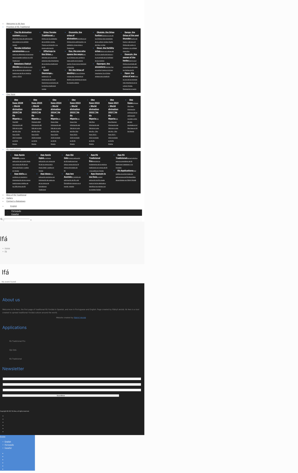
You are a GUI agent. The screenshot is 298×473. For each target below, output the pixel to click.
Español (8, 448)
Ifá (6, 251)
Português (9, 445)
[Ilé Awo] (70, 17)
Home (7, 248)
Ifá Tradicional (15, 359)
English (2, 437)
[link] (31, 220)
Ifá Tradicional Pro (17, 341)
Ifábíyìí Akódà (80, 317)
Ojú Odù (12, 350)
